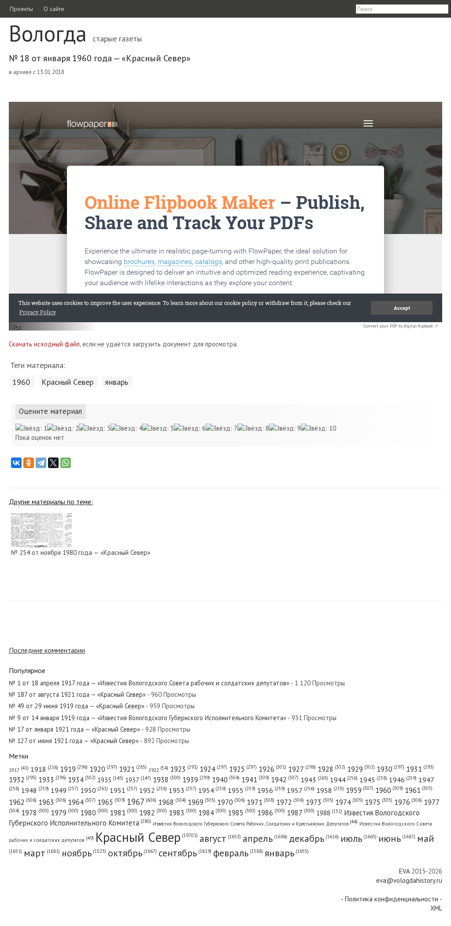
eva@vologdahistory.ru (409, 880)
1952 (153, 790)
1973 (319, 802)
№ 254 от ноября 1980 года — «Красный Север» (80, 552)
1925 (243, 769)
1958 (330, 790)
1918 (44, 769)
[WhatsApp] (65, 462)
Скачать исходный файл (44, 344)
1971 (260, 802)
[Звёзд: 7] (221, 428)
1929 (361, 769)
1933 (52, 780)
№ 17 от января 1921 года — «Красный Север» (74, 729)
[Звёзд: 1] (31, 428)
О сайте (54, 9)
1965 (111, 802)
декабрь (314, 838)
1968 (172, 802)
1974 (349, 802)
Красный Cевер (67, 381)
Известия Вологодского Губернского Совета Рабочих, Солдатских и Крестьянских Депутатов (255, 824)
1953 (182, 790)
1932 (23, 780)
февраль (238, 853)
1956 (271, 790)
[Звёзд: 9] (285, 428)
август (220, 838)
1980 (94, 813)
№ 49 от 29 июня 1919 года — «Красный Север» (76, 706)
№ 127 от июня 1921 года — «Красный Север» (74, 740)
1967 (141, 801)
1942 (285, 780)
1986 (271, 813)
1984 (212, 813)
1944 (344, 779)
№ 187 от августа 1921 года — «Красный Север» (77, 694)
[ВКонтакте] (16, 462)
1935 (110, 780)
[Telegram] (41, 462)
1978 (35, 813)
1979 (64, 813)
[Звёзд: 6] (190, 428)
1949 (64, 790)
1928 (331, 769)
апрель (265, 838)
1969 (201, 802)
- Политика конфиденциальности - (391, 899)
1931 (420, 769)
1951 (123, 790)
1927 (302, 769)
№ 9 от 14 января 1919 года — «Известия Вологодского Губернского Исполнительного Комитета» (147, 718)
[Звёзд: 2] (63, 428)
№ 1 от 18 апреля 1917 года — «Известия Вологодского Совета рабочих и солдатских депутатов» (149, 683)
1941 (255, 780)
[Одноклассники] (28, 462)
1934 (82, 780)
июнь (396, 838)
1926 (272, 769)
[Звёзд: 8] (253, 428)
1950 (94, 790)
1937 (138, 780)
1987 (300, 813)
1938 (167, 780)
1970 (231, 802)
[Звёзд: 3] (95, 428)
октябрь (132, 853)
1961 (419, 790)
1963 (52, 802)
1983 (182, 813)
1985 (241, 813)
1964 (82, 802)
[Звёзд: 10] (318, 428)
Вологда (48, 33)
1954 (212, 790)
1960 (21, 381)
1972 (290, 802)
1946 (403, 779)
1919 (74, 769)
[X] (53, 462)
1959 (359, 790)
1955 (241, 790)
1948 (35, 790)
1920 (103, 769)
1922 (158, 769)
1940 (226, 780)
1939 (196, 780)
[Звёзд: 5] (158, 428)
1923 (184, 769)
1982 (153, 813)
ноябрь (84, 853)
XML (436, 908)
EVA (404, 871)
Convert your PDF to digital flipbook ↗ (400, 326)
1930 (390, 769)
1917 (19, 770)
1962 (23, 802)
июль (358, 838)
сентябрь (185, 853)
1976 (408, 802)
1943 (314, 779)
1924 (213, 769)
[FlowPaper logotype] (17, 328)
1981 (123, 813)
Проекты (21, 9)
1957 (300, 790)
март (42, 853)
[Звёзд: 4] (126, 428)
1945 (373, 779)
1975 (378, 802)
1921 (133, 769)
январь (116, 381)
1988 (329, 813)
